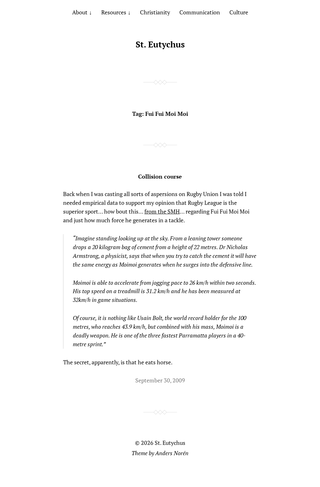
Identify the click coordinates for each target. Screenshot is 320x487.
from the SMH (162, 211)
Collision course (160, 176)
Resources (113, 12)
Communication (199, 12)
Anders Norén (171, 453)
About (80, 12)
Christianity (155, 12)
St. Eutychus (160, 44)
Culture (238, 12)
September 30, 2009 (160, 380)
